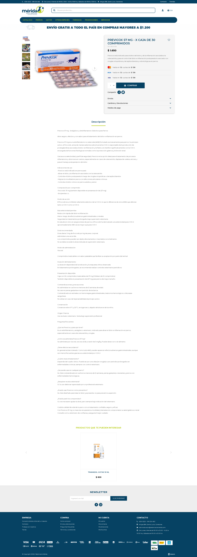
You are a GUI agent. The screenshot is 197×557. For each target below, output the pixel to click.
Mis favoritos (102, 530)
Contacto (163, 2)
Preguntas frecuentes (67, 527)
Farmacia (77, 20)
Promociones (91, 20)
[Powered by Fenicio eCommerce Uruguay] (171, 554)
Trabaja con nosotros (29, 527)
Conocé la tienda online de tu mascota (34, 521)
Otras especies (62, 20)
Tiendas (172, 2)
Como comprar (65, 521)
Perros (39, 20)
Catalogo (27, 20)
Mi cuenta (101, 521)
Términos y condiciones (67, 530)
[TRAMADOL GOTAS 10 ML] (98, 451)
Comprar (132, 85)
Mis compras (102, 524)
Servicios (105, 20)
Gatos (49, 20)
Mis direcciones (103, 527)
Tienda (24, 530)
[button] (54, 10)
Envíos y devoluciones (67, 524)
